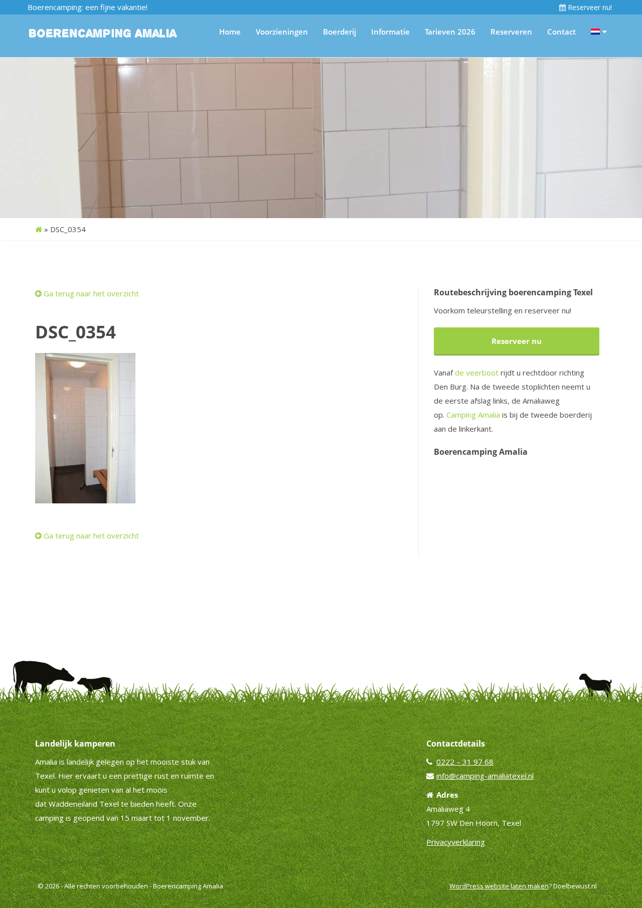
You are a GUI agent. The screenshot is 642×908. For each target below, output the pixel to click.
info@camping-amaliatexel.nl (485, 776)
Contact (561, 32)
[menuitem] (598, 32)
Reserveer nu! (589, 7)
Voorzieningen (282, 32)
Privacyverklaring (455, 842)
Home (230, 32)
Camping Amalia (473, 415)
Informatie (390, 32)
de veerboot (477, 373)
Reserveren (511, 32)
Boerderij (339, 32)
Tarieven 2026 (450, 32)
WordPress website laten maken (499, 885)
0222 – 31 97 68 (465, 762)
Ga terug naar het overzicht (90, 293)
